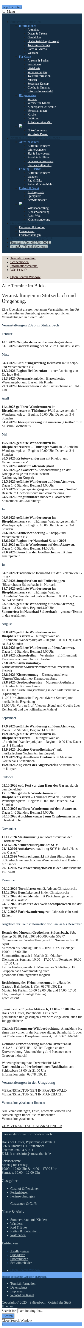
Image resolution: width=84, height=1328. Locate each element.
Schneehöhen (19, 262)
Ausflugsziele (36, 192)
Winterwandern (37, 149)
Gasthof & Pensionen (24, 1188)
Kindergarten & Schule (42, 106)
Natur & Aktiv (35, 138)
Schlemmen (31, 238)
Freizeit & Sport (29, 188)
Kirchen (32, 114)
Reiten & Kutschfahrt (41, 184)
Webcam (33, 52)
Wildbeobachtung (38, 208)
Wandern (33, 176)
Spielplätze (34, 196)
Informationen (27, 25)
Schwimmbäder (37, 199)
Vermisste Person (38, 134)
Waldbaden (18, 1235)
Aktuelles (33, 29)
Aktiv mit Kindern (39, 145)
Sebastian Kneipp (38, 83)
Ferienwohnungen (30, 235)
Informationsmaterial (40, 91)
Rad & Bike (35, 180)
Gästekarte (34, 68)
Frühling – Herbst (30, 169)
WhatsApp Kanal (22, 1295)
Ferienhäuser (26, 231)
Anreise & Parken (38, 60)
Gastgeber (26, 223)
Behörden (33, 118)
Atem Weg (34, 215)
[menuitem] (46, 78)
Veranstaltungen (37, 72)
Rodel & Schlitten (39, 157)
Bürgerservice (27, 95)
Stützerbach (25, 22)
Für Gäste (25, 56)
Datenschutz (18, 1287)
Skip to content (12, 7)
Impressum (17, 1291)
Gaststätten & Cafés (23, 1203)
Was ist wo (34, 64)
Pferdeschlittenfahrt (39, 165)
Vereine (32, 99)
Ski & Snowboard (39, 153)
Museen (32, 79)
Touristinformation (39, 76)
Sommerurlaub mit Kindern (29, 1219)
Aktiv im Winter (29, 142)
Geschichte (34, 37)
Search (8, 1316)
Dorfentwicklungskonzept (43, 41)
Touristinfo (30, 242)
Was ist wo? (18, 270)
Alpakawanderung (39, 211)
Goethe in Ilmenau (39, 87)
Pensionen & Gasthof (32, 227)
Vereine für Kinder (39, 103)
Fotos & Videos (37, 49)
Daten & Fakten (37, 33)
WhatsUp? (29, 246)
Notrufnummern (37, 130)
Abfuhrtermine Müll (40, 122)
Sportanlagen (19, 1259)
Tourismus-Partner (39, 45)
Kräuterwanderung (39, 219)
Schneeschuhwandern (40, 161)
